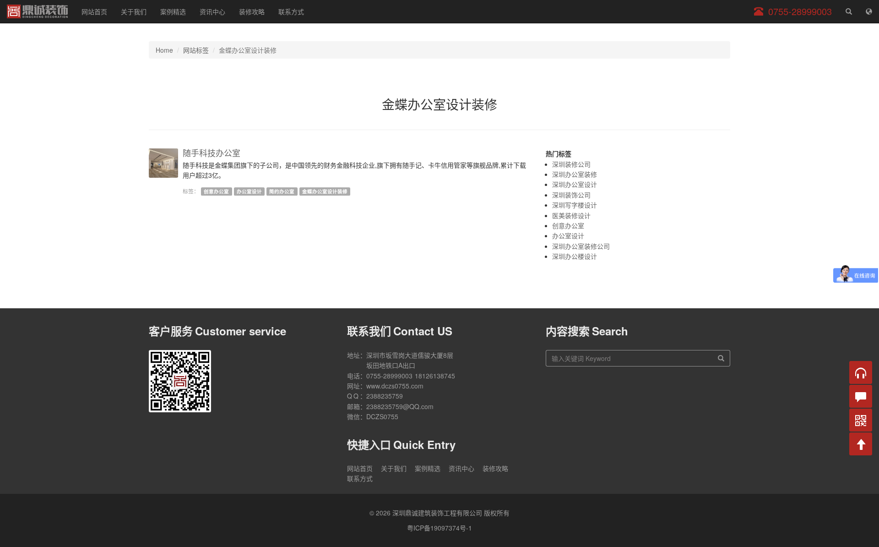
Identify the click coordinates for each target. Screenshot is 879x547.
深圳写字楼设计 (574, 204)
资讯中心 (212, 11)
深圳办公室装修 (574, 174)
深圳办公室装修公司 (581, 246)
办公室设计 (249, 191)
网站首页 (94, 11)
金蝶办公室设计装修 (324, 191)
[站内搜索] (849, 11)
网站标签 (196, 50)
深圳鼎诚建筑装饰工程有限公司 (37, 11)
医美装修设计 (571, 215)
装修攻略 (252, 11)
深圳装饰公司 (571, 194)
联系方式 (291, 11)
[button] (860, 372)
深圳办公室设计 (574, 184)
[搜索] (721, 358)
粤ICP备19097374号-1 (439, 527)
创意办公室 (216, 191)
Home (164, 50)
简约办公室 (281, 191)
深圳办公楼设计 (574, 256)
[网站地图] (869, 11)
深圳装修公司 (571, 164)
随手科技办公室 (211, 153)
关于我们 (133, 11)
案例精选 (173, 11)
